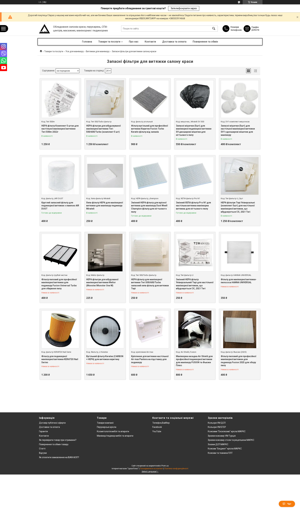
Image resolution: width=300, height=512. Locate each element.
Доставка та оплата (174, 41)
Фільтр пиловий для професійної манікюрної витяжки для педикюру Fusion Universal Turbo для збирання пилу (59, 284)
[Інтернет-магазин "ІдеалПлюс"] (44, 28)
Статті (42, 448)
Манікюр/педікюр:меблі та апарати (115, 436)
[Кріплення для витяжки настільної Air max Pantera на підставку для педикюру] (150, 329)
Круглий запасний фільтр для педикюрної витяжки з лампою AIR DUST (60, 205)
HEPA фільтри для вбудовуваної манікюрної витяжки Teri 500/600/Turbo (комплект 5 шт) (103, 128)
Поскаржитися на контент (151, 468)
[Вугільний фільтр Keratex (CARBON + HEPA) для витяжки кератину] (105, 329)
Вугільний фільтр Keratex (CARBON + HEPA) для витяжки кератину (104, 358)
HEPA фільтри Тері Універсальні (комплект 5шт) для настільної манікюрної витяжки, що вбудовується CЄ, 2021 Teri (238, 207)
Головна (87, 41)
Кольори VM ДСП (217, 423)
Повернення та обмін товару (53, 444)
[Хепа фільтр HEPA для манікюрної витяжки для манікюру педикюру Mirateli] (105, 176)
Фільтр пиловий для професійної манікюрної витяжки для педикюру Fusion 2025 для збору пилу (238, 361)
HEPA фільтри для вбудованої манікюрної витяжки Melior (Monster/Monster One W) (102, 282)
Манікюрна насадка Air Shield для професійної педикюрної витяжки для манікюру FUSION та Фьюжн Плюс (194, 361)
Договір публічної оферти (52, 423)
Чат (289, 504)
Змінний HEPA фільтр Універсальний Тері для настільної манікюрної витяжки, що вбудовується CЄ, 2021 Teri (194, 284)
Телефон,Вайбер (161, 423)
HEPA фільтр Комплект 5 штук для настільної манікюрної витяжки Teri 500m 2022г (60, 128)
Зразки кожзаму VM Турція (222, 436)
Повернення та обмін (205, 41)
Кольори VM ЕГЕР (217, 427)
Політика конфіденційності (176, 468)
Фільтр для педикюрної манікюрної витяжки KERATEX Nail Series (59, 359)
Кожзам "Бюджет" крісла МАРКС (225, 448)
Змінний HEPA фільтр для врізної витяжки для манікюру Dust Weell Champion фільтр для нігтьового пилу (149, 207)
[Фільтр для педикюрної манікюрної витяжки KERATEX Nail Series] (60, 329)
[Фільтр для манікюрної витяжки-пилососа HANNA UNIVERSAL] (240, 252)
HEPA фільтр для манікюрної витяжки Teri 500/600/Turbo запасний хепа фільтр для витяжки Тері (150, 284)
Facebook (157, 427)
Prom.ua (165, 466)
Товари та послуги (109, 41)
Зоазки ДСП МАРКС (218, 444)
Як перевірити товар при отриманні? (57, 440)
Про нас (133, 41)
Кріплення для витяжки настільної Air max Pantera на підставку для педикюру (149, 359)
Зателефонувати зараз (184, 8)
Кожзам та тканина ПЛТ (220, 453)
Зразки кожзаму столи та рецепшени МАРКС (231, 440)
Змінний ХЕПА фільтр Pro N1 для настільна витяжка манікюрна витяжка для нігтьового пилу (193, 205)
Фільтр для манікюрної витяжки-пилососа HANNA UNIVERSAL (239, 281)
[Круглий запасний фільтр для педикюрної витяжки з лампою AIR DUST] (60, 176)
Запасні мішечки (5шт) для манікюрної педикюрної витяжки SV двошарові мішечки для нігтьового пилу (193, 130)
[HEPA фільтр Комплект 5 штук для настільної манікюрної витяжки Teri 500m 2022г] (60, 99)
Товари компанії (105, 423)
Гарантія (43, 431)
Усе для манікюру (74, 51)
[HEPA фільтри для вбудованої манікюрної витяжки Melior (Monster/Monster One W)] (105, 252)
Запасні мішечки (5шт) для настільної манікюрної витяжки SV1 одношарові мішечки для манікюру (238, 130)
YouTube (156, 431)
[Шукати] (214, 29)
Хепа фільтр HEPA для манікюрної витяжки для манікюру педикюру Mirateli (104, 205)
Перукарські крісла (106, 427)
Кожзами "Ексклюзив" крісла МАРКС (226, 431)
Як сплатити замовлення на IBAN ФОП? (59, 457)
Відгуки (43, 453)
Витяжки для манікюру (98, 51)
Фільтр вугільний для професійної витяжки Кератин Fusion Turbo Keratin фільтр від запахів (149, 128)
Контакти (150, 41)
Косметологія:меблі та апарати (113, 431)
